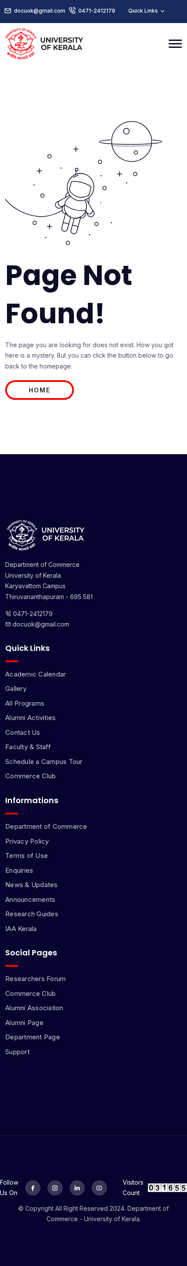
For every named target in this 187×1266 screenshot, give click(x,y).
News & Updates (31, 885)
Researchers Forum (35, 979)
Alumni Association (34, 1008)
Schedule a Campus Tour (44, 761)
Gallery (16, 688)
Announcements (30, 899)
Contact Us (22, 732)
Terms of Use (26, 855)
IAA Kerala (21, 928)
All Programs (24, 703)
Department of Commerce (46, 826)
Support (17, 1052)
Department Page (32, 1037)
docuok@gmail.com (40, 624)
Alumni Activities (30, 717)
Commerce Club (30, 776)
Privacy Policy (27, 841)
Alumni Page (24, 1022)
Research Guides (31, 914)
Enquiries (19, 870)
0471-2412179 (96, 10)
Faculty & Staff (28, 747)
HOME (39, 390)
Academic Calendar (35, 674)
